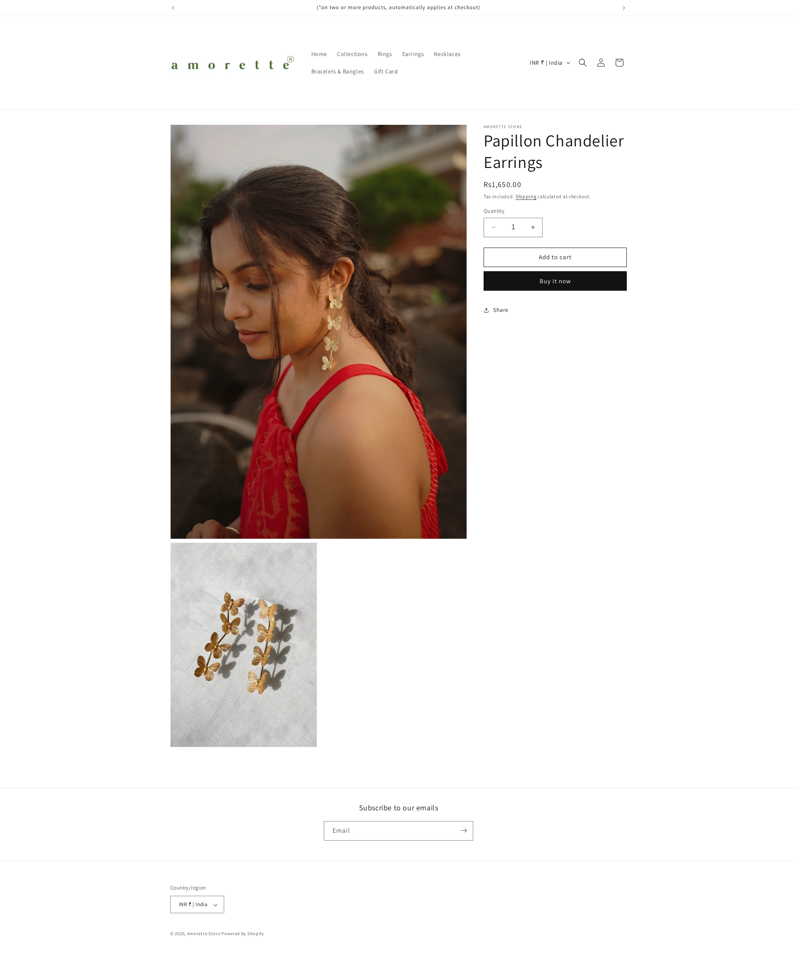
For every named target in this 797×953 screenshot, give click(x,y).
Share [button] (501, 310)
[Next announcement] (624, 8)
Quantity (494, 210)
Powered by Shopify (242, 934)
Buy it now (555, 281)
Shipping (526, 196)
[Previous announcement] (173, 8)
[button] (583, 62)
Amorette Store (203, 934)
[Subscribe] (464, 830)
